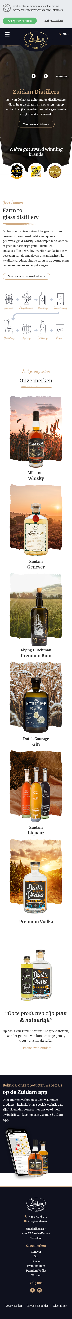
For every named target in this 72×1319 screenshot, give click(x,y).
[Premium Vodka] (36, 871)
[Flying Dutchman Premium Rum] (36, 605)
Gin (36, 1256)
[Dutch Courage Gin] (36, 694)
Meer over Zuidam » (36, 124)
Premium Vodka (36, 1270)
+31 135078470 (38, 1216)
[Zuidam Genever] (36, 517)
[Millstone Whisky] (36, 428)
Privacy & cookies (38, 1305)
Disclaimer (60, 1305)
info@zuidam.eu (38, 1221)
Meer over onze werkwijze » (26, 276)
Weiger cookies (54, 20)
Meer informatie (54, 10)
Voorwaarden (14, 1305)
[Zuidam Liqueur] (36, 783)
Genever (36, 1251)
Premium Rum (36, 1266)
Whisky (36, 1275)
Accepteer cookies (20, 20)
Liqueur (36, 1261)
